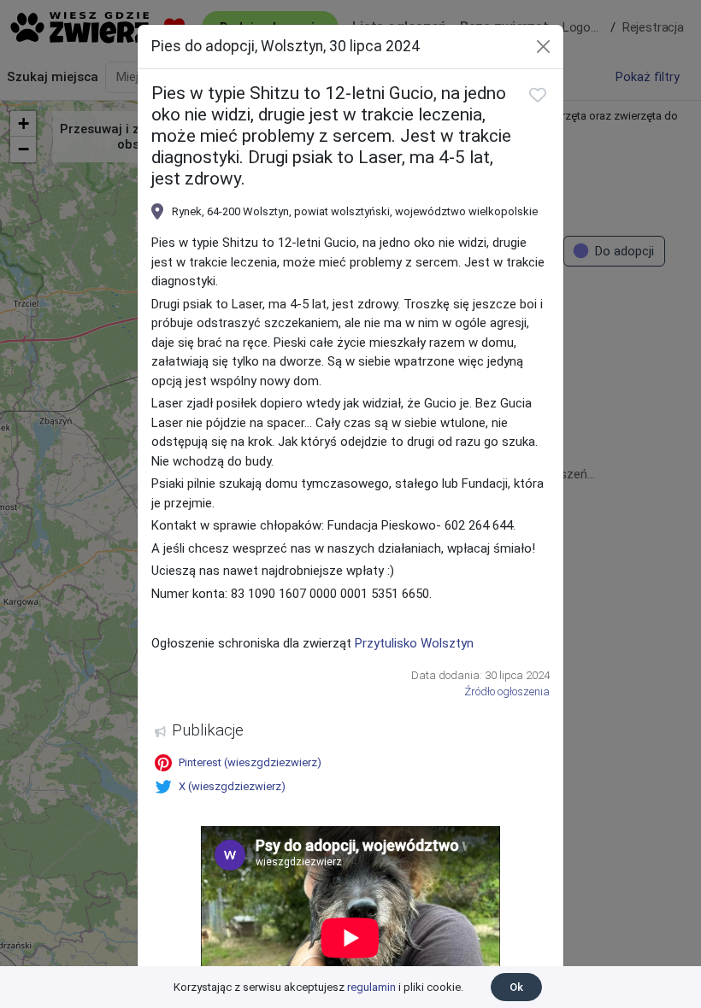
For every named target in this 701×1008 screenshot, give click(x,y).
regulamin (371, 987)
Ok (516, 987)
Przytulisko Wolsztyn (414, 643)
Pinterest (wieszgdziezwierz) (250, 762)
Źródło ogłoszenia (507, 691)
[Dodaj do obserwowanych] (537, 94)
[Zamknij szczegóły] (543, 46)
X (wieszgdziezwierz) (232, 786)
